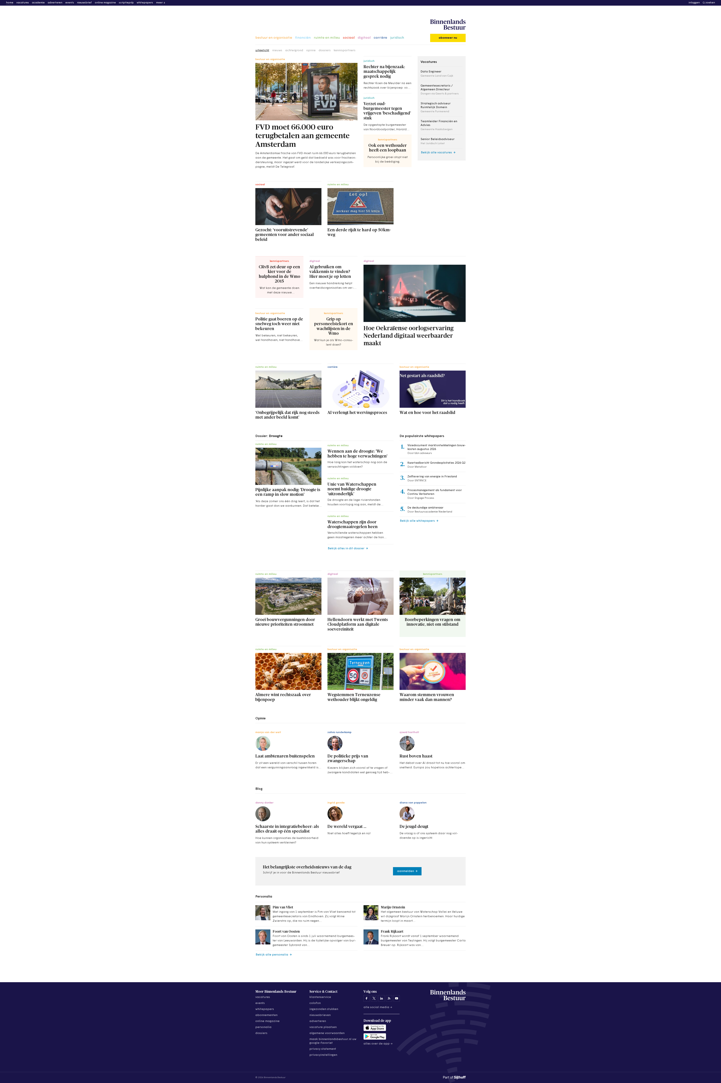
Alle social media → (378, 1007)
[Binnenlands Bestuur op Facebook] (367, 998)
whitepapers (145, 2)
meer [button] (159, 2)
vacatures (22, 2)
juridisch (397, 38)
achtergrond (294, 50)
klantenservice (320, 997)
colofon (315, 1003)
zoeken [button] (710, 2)
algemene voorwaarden (327, 1033)
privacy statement (322, 1049)
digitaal (364, 38)
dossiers (325, 50)
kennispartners (344, 50)
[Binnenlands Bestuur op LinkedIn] (382, 998)
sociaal (349, 38)
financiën (303, 38)
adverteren (55, 2)
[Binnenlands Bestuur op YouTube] (397, 998)
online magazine (105, 2)
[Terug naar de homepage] (448, 24)
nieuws (277, 50)
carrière (380, 38)
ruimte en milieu (327, 38)
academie (38, 2)
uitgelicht (262, 50)
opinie (311, 50)
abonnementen (266, 1015)
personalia (263, 1027)
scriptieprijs (126, 2)
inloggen (694, 2)
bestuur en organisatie (273, 38)
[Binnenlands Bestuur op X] (374, 998)
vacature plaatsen (323, 1027)
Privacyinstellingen (323, 1055)
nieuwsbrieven (320, 1015)
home (9, 2)
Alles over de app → (378, 1043)
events (69, 2)
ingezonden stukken (323, 1009)
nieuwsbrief (84, 2)
